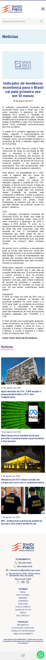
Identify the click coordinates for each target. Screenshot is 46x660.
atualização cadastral (23, 628)
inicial (23, 592)
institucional (23, 595)
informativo (23, 625)
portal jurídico (23, 607)
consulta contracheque (23, 631)
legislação (23, 604)
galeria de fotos (23, 610)
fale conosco (23, 616)
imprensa (23, 598)
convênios (23, 601)
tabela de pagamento (23, 634)
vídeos (23, 613)
